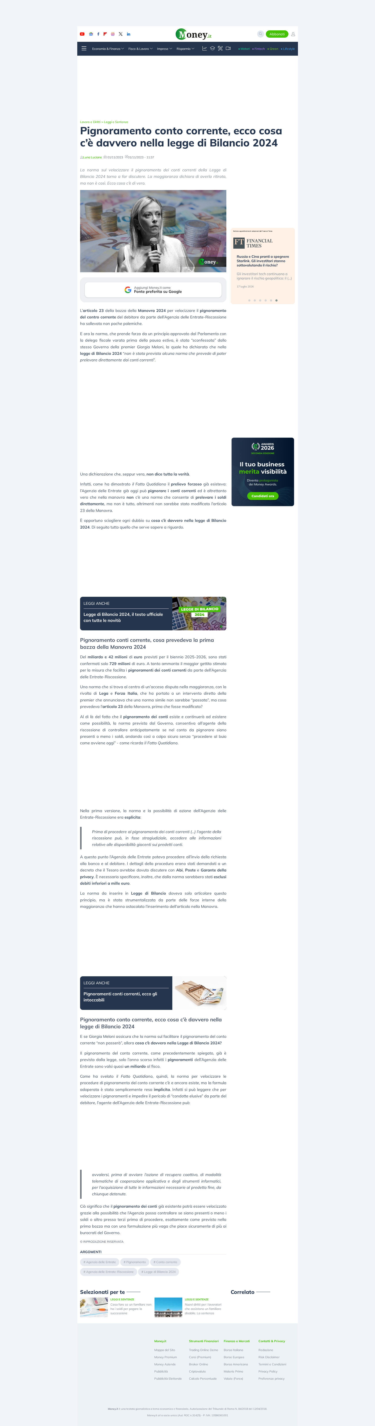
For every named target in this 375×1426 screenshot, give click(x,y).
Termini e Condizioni (272, 1364)
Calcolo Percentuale (203, 1379)
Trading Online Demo (203, 1350)
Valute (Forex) (233, 1379)
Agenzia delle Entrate (101, 1262)
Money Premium (165, 1357)
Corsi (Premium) (200, 1357)
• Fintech (258, 49)
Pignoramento (136, 1262)
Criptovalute (197, 1371)
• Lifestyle (288, 49)
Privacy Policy (267, 1371)
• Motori (244, 49)
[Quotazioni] (204, 49)
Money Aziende (165, 1364)
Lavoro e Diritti (90, 122)
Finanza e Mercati (237, 1341)
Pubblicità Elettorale (168, 1379)
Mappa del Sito (164, 1350)
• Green (272, 49)
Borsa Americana (236, 1364)
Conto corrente (166, 1262)
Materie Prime (233, 1371)
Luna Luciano (92, 157)
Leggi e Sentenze (116, 122)
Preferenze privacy (271, 1379)
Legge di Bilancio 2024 (160, 1272)
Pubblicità (161, 1371)
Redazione (265, 1350)
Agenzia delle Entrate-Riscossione (110, 1272)
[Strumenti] (220, 49)
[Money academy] (212, 49)
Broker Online (198, 1364)
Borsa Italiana (233, 1350)
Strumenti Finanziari (204, 1341)
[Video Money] (228, 49)
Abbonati (277, 34)
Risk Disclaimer (269, 1357)
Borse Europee (234, 1357)
